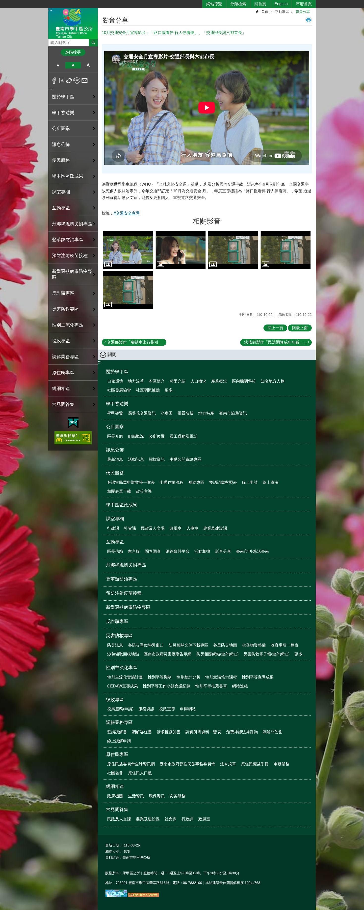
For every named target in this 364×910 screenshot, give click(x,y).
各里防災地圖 (225, 645)
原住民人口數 (140, 773)
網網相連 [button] (61, 388)
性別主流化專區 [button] (67, 325)
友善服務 (177, 796)
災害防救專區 (119, 635)
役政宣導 (167, 709)
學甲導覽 (115, 413)
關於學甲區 (117, 371)
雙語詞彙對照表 (223, 482)
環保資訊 (157, 796)
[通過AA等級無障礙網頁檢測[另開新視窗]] (73, 437)
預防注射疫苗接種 (70, 255)
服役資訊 (146, 709)
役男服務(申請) (120, 709)
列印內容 (308, 20)
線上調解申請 (119, 741)
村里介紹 (177, 381)
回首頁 (260, 4)
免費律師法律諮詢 (242, 732)
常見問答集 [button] (63, 404)
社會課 (130, 528)
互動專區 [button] (61, 207)
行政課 (113, 528)
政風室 (176, 528)
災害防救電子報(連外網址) (266, 654)
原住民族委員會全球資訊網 (131, 764)
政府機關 (115, 796)
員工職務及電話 (183, 436)
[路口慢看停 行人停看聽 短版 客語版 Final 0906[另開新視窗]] (285, 250)
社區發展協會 (119, 390)
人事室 (192, 528)
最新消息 (115, 459)
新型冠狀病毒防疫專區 (72, 274)
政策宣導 (144, 491)
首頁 (264, 12)
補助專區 (196, 482)
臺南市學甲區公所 (73, 23)
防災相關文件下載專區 (188, 645)
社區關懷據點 (148, 390)
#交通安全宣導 (127, 213)
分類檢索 (238, 4)
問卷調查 (153, 551)
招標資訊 (157, 459)
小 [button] (57, 65)
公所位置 (157, 436)
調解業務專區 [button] (65, 356)
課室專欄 (115, 518)
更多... (170, 390)
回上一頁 (275, 328)
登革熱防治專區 (67, 239)
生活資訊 (136, 796)
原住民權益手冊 (255, 764)
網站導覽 (214, 4)
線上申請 (250, 482)
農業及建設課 (215, 528)
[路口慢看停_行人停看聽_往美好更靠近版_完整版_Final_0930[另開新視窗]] (181, 250)
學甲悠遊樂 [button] (63, 112)
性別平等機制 (160, 677)
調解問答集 (273, 732)
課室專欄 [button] (61, 192)
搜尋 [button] (93, 42)
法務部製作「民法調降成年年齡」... (275, 342)
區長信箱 (115, 551)
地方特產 (206, 413)
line (77, 80)
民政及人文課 (153, 528)
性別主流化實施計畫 (125, 677)
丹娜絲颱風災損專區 (72, 223)
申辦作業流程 (171, 482)
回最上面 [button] (300, 328)
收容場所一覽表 (284, 645)
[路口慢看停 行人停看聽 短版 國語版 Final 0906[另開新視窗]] (128, 290)
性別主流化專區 (121, 667)
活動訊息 (136, 459)
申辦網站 (188, 709)
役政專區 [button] (61, 340)
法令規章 (228, 764)
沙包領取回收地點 (123, 654)
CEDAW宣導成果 (122, 686)
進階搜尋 (73, 52)
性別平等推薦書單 (211, 686)
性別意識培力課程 (221, 677)
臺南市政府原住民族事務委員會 (187, 764)
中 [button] (72, 65)
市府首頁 (304, 4)
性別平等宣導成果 (258, 677)
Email (84, 80)
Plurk (62, 80)
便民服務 (115, 472)
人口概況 (198, 381)
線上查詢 (271, 482)
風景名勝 (185, 413)
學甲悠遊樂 (117, 403)
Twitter (69, 80)
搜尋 (52, 41)
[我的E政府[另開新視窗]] (73, 423)
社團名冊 (115, 773)
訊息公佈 (115, 449)
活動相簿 (202, 551)
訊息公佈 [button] (61, 144)
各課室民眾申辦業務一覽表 (131, 482)
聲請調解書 (117, 732)
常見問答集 (117, 809)
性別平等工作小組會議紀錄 (166, 686)
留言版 (134, 551)
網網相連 (115, 786)
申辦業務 (281, 764)
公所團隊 (115, 426)
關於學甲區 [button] (63, 96)
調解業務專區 (119, 722)
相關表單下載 (119, 491)
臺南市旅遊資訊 (233, 413)
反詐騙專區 (63, 293)
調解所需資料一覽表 (203, 732)
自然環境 (115, 381)
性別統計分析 (188, 677)
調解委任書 (142, 732)
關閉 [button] (111, 354)
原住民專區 (117, 754)
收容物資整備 (254, 645)
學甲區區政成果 (67, 176)
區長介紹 (115, 436)
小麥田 (167, 413)
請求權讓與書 (169, 732)
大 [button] (88, 65)
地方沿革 (136, 381)
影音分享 (303, 12)
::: (50, 9)
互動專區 (282, 12)
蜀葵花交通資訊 (142, 413)
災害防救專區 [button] (65, 309)
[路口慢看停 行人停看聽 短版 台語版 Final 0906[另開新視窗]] (233, 250)
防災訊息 (115, 645)
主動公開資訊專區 (185, 459)
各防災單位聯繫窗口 (146, 645)
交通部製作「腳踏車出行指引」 (134, 342)
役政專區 (115, 699)
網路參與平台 (177, 551)
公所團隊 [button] (61, 128)
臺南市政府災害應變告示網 (167, 654)
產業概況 (219, 381)
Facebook (54, 80)
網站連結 (240, 686)
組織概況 (136, 436)
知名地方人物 (273, 381)
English (281, 4)
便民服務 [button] (61, 160)
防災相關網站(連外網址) (217, 654)
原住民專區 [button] (63, 372)
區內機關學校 (244, 381)
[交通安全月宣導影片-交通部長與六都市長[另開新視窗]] (128, 250)
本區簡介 (157, 381)
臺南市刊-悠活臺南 (252, 551)
